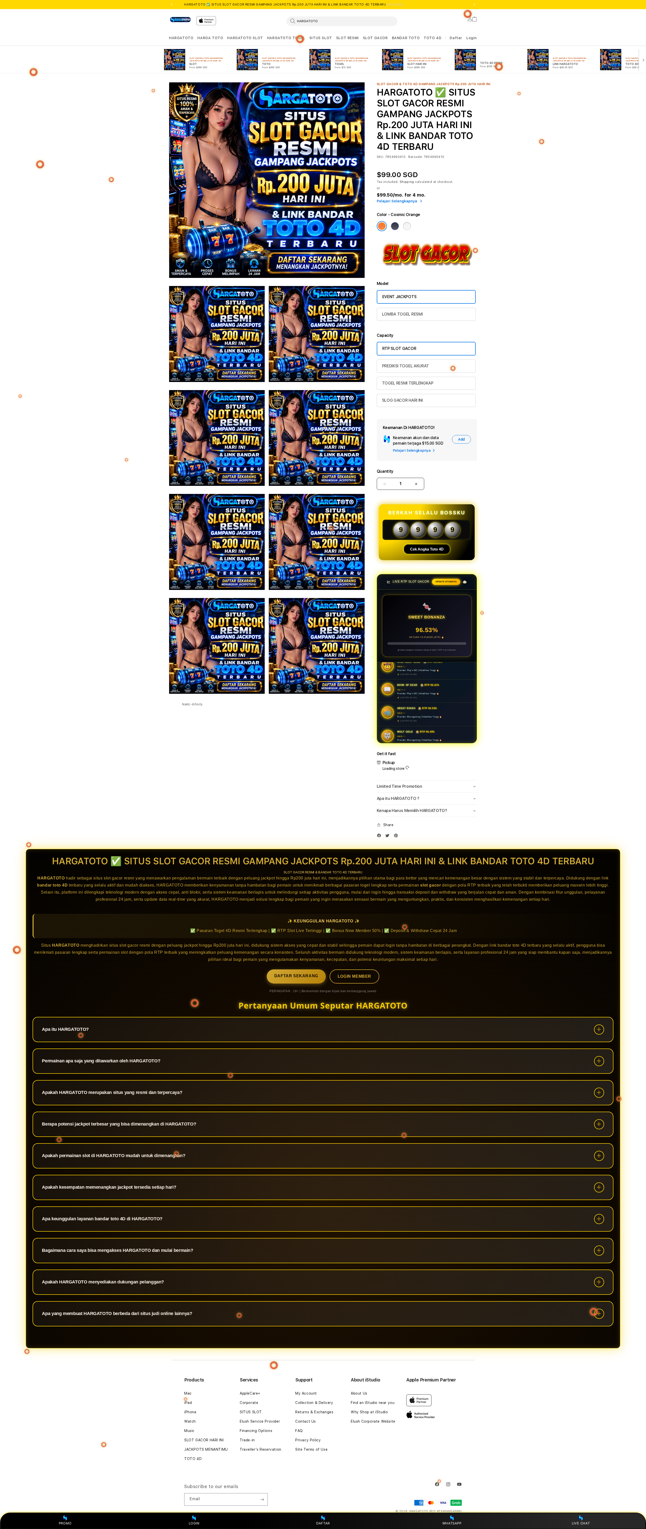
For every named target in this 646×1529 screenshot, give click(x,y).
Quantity (385, 471)
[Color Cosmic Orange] (382, 226)
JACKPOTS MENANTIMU (206, 1449)
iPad (188, 1403)
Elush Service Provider (260, 1421)
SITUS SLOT (320, 38)
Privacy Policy (308, 1440)
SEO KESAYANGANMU (445, 1511)
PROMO (65, 1523)
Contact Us (305, 1421)
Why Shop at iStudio (369, 1412)
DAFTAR (323, 1523)
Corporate (249, 1403)
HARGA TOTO (210, 38)
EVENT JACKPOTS (399, 296)
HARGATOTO (181, 38)
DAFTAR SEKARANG (296, 976)
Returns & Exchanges (314, 1412)
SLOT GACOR (375, 38)
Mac (188, 1393)
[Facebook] (380, 836)
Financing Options (256, 1431)
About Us (359, 1393)
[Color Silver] (407, 226)
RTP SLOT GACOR (399, 348)
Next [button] (474, 4)
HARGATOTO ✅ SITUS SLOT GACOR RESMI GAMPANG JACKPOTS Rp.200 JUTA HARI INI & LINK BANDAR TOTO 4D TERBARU (294, 4)
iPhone (190, 1412)
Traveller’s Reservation (260, 1449)
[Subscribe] (261, 1499)
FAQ (299, 1431)
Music (189, 1431)
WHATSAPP (451, 1523)
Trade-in (247, 1440)
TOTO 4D (432, 38)
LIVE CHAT (581, 1523)
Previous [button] (171, 4)
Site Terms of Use (311, 1449)
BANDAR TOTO (406, 38)
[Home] (180, 19)
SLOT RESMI (347, 38)
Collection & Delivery (314, 1403)
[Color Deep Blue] (395, 226)
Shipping (407, 182)
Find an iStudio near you (372, 1403)
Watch (190, 1421)
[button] (181, 38)
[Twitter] (388, 836)
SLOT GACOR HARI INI (204, 1440)
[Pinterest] (397, 836)
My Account (306, 1393)
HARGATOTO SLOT (245, 38)
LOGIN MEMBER (354, 976)
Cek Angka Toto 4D (427, 549)
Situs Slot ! (395, 4)
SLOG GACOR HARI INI (402, 400)
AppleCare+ (250, 1393)
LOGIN (194, 1523)
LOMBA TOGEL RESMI (402, 314)
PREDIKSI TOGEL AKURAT (405, 366)
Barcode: (415, 157)
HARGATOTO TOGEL (286, 38)
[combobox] (341, 21)
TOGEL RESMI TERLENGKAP (408, 383)
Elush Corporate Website (373, 1421)
